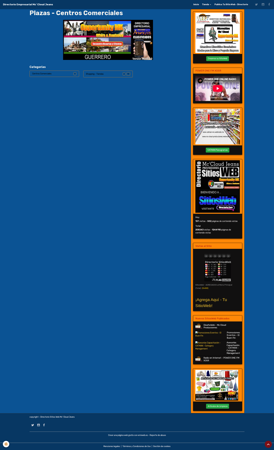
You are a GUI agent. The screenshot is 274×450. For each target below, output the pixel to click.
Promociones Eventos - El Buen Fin (233, 335)
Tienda (205, 4)
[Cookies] (6, 444)
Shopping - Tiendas (95, 74)
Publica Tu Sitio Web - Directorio (231, 4)
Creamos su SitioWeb (217, 58)
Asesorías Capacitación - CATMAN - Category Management (233, 347)
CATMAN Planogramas (217, 150)
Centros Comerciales (42, 73)
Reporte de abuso (158, 435)
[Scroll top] (268, 444)
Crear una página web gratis (121, 435)
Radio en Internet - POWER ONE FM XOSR (221, 359)
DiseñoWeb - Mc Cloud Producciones (215, 326)
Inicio (196, 4)
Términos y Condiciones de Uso (136, 446)
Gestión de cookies (162, 446)
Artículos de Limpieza (217, 406)
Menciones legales (111, 446)
